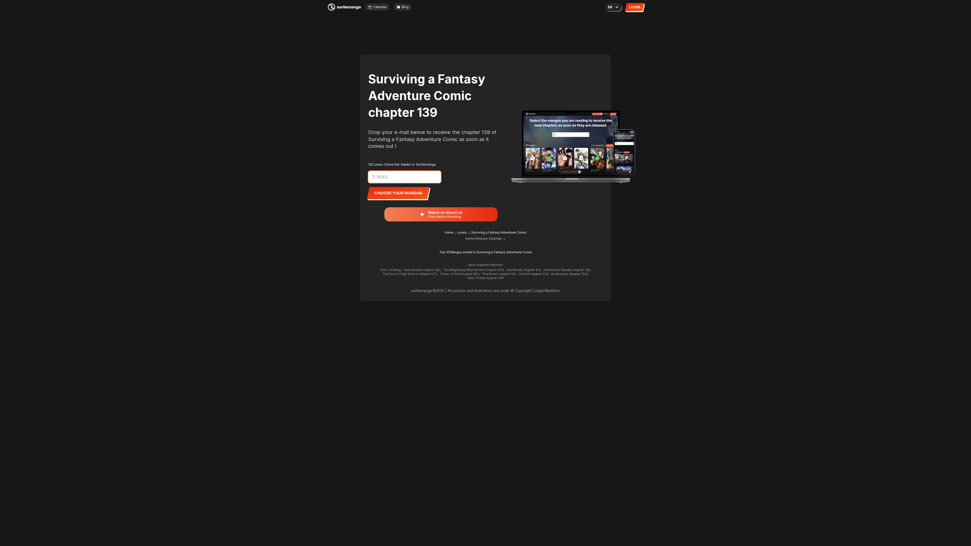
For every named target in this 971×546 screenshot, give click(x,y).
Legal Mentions (547, 290)
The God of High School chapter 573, (410, 274)
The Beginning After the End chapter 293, (473, 270)
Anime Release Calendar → (485, 238)
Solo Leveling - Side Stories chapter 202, (410, 270)
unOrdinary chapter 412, (523, 270)
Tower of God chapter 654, (460, 274)
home (449, 232)
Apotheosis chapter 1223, (570, 274)
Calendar (380, 7)
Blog (405, 7)
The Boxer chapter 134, (499, 274)
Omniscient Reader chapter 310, (567, 270)
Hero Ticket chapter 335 (485, 278)
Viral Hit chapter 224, (534, 274)
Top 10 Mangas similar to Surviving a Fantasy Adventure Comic (485, 252)
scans (462, 232)
